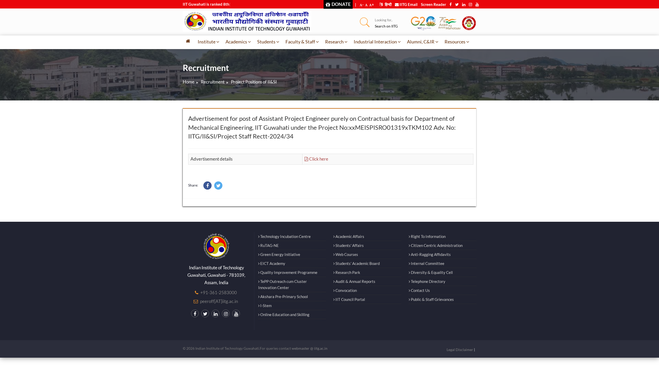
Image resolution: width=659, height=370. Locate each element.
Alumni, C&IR (421, 41)
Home (188, 82)
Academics (236, 41)
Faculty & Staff (300, 41)
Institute (206, 41)
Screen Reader (433, 4)
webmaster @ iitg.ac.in (309, 348)
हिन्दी (388, 4)
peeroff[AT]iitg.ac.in (219, 301)
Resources (455, 41)
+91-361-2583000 (218, 292)
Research (334, 41)
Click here (318, 159)
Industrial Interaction (375, 41)
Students (266, 41)
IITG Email (408, 4)
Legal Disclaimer (460, 349)
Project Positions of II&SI (254, 82)
